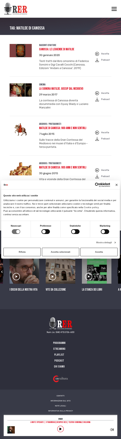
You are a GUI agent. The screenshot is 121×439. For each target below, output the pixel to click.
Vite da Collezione (56, 289)
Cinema (42, 84)
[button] (2, 271)
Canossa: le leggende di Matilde (56, 49)
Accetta (99, 252)
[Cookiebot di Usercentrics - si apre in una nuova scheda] (97, 185)
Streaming (59, 349)
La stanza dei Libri (92, 289)
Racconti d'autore (47, 45)
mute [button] (112, 429)
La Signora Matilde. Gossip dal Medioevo (61, 89)
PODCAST (59, 360)
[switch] (45, 231)
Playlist (59, 355)
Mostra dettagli (104, 242)
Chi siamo (59, 366)
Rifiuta (22, 252)
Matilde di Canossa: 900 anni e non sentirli (62, 128)
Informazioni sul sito (61, 401)
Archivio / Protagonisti (50, 124)
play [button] (60, 429)
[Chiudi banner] (117, 185)
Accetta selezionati (60, 252)
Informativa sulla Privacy (60, 411)
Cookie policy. (91, 207)
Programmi (59, 343)
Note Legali (60, 406)
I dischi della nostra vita (23, 289)
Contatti (60, 396)
